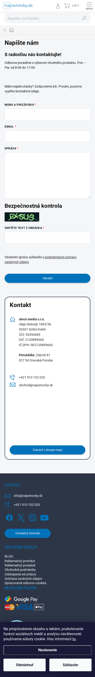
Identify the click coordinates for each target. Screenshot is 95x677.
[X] (20, 517)
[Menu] (89, 5)
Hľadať (84, 18)
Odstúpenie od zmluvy (20, 574)
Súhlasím (70, 665)
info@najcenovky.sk (28, 496)
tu (74, 639)
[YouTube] (44, 517)
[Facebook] (9, 517)
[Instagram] (32, 517)
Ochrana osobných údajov (23, 578)
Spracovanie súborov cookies (25, 583)
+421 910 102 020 (32, 377)
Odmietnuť (24, 665)
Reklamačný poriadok (20, 565)
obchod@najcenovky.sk (36, 385)
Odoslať (47, 278)
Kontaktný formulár (27, 533)
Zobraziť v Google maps (47, 450)
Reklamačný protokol (20, 561)
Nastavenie (47, 650)
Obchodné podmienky (20, 570)
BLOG (9, 556)
